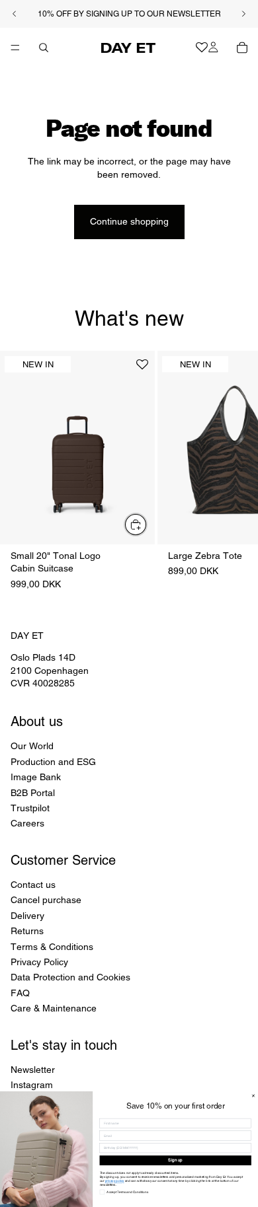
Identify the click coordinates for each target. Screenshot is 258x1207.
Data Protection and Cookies (70, 977)
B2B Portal (33, 792)
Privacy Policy (39, 962)
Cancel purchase (46, 900)
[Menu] (15, 47)
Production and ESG (53, 761)
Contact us (33, 884)
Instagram (32, 1084)
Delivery (27, 915)
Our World (32, 746)
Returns (27, 931)
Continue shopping (129, 221)
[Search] (43, 47)
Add (147, 524)
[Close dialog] (253, 1096)
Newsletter (33, 1069)
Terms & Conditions (52, 946)
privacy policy (114, 1181)
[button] (142, 369)
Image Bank (36, 777)
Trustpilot (30, 808)
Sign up (175, 1159)
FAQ (20, 993)
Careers (27, 823)
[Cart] (242, 47)
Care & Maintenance (54, 1008)
